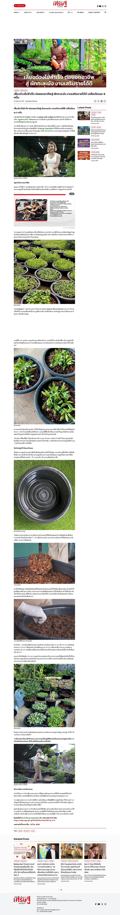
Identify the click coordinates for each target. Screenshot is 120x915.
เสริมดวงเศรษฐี (95, 140)
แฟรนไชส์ (39, 12)
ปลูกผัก (20, 831)
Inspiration (23, 861)
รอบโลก (93, 115)
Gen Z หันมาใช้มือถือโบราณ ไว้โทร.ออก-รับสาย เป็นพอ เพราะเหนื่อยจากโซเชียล (94, 868)
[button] (58, 889)
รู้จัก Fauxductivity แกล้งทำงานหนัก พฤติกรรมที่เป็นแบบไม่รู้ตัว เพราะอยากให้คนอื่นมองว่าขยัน (71, 868)
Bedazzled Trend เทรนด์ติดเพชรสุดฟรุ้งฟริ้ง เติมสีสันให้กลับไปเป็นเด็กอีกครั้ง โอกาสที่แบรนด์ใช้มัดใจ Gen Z (25, 869)
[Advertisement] (60, 26)
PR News (80, 12)
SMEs (16, 12)
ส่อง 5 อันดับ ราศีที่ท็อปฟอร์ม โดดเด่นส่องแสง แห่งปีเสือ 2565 (98, 144)
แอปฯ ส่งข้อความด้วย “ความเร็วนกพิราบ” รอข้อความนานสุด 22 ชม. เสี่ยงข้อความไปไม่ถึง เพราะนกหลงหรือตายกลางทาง (48, 869)
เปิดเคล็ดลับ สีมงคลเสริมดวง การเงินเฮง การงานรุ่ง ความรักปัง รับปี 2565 (98, 156)
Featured (17, 90)
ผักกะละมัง (26, 831)
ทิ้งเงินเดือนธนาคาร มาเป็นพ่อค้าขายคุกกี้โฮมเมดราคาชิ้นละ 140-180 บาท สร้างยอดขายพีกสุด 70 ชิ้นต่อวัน (98, 120)
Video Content (94, 12)
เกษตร (32, 831)
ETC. (69, 12)
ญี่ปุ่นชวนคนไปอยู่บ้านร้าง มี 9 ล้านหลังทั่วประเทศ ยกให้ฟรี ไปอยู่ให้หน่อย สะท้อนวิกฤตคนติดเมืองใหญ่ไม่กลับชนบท (98, 133)
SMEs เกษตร (24, 90)
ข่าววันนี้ (93, 127)
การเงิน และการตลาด (56, 12)
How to (27, 12)
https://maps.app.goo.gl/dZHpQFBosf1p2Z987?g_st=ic (34, 820)
